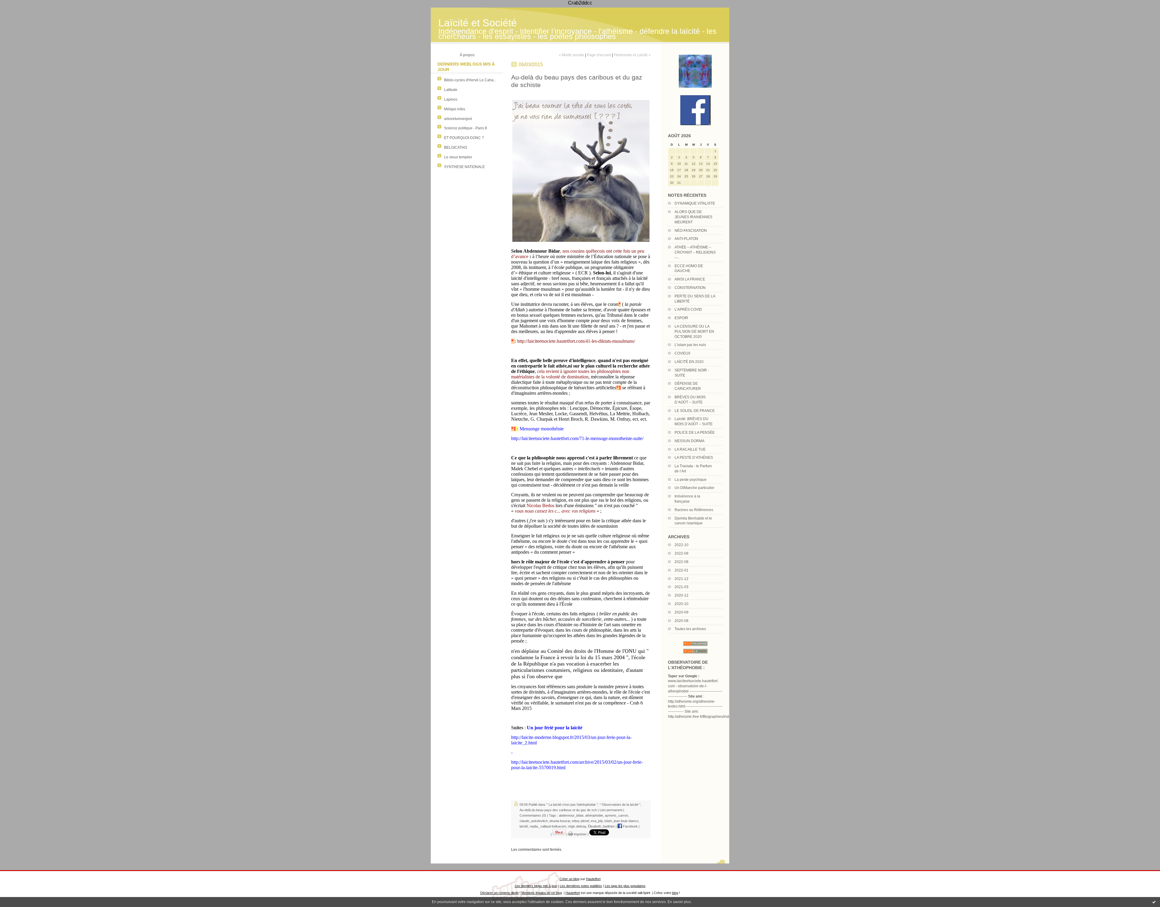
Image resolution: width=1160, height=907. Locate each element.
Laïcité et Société (477, 22)
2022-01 (681, 570)
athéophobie (594, 815)
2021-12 (681, 579)
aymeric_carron (616, 815)
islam (608, 821)
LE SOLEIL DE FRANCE (695, 411)
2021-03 (681, 587)
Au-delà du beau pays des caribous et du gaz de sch (558, 810)
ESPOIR (681, 318)
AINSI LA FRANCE (690, 279)
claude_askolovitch (534, 821)
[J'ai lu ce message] (1154, 901)
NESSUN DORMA (689, 441)
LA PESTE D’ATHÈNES (694, 457)
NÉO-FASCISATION (691, 230)
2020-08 (681, 621)
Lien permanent (611, 810)
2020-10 (681, 604)
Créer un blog (569, 879)
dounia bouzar (559, 821)
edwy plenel (580, 821)
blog (675, 893)
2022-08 (681, 562)
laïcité (524, 826)
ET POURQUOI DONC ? (464, 138)
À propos (467, 55)
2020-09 (681, 612)
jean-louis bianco (626, 821)
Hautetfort (593, 879)
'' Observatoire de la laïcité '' (620, 804)
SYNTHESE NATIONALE (464, 167)
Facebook (630, 826)
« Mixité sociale (571, 55)
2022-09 (681, 553)
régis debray (577, 826)
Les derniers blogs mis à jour (536, 886)
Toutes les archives (690, 629)
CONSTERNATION (690, 288)
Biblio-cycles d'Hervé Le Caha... (470, 80)
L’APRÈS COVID (688, 309)
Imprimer (580, 834)
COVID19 (682, 353)
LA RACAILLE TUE (690, 449)
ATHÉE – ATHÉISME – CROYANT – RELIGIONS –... (695, 252)
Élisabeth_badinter (601, 826)
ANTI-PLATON (686, 239)
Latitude (450, 90)
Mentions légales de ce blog (541, 893)
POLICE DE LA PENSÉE (695, 432)
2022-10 (681, 545)
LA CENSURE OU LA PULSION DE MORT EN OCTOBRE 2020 (694, 331)
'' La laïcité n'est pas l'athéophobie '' (572, 804)
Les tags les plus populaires (625, 886)
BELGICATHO (455, 147)
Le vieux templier (458, 157)
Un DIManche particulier (694, 488)
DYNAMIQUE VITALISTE (695, 203)
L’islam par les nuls (690, 345)
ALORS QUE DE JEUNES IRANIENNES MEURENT (693, 217)
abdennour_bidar (571, 815)
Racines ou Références (694, 510)
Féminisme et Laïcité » (632, 55)
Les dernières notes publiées (581, 886)
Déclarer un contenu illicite (499, 893)
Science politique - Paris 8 (465, 128)
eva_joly (597, 821)
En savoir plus (679, 902)
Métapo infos (454, 109)
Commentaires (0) (533, 815)
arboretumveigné (458, 119)
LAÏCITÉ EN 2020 (689, 362)
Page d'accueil (599, 55)
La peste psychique (691, 480)
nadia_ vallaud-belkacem (548, 826)
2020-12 (681, 595)
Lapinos (450, 99)
